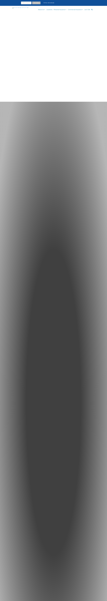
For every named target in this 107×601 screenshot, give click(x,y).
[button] (85, 2)
